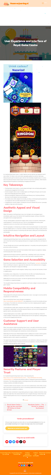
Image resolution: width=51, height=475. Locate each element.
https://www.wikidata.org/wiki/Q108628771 (13, 301)
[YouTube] (6, 441)
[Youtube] (19, 465)
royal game (38, 263)
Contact (48, 452)
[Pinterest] (24, 441)
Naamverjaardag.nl (19, 3)
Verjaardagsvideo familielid (16, 453)
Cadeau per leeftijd (35, 454)
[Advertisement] (25, 16)
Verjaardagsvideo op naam (5, 453)
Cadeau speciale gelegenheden (27, 455)
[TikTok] (20, 441)
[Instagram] (17, 441)
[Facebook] (10, 441)
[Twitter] (13, 441)
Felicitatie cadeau (42, 453)
